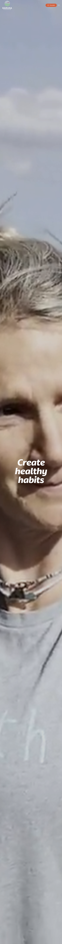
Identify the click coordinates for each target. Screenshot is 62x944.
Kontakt (52, 5)
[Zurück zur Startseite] (7, 5)
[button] (59, 5)
